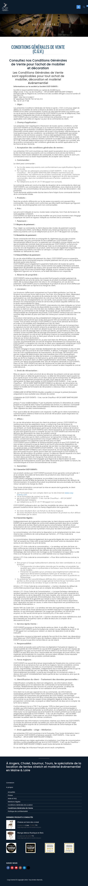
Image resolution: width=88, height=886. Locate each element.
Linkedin (24, 867)
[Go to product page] (10, 824)
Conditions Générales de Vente (20, 808)
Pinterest (12, 867)
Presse (10, 795)
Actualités (11, 792)
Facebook (8, 867)
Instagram (20, 867)
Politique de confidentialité (18, 811)
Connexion (10, 783)
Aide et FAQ (12, 798)
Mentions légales (14, 802)
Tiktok (28, 867)
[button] (84, 7)
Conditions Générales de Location (20, 805)
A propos (9, 787)
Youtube (16, 867)
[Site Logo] (5, 7)
